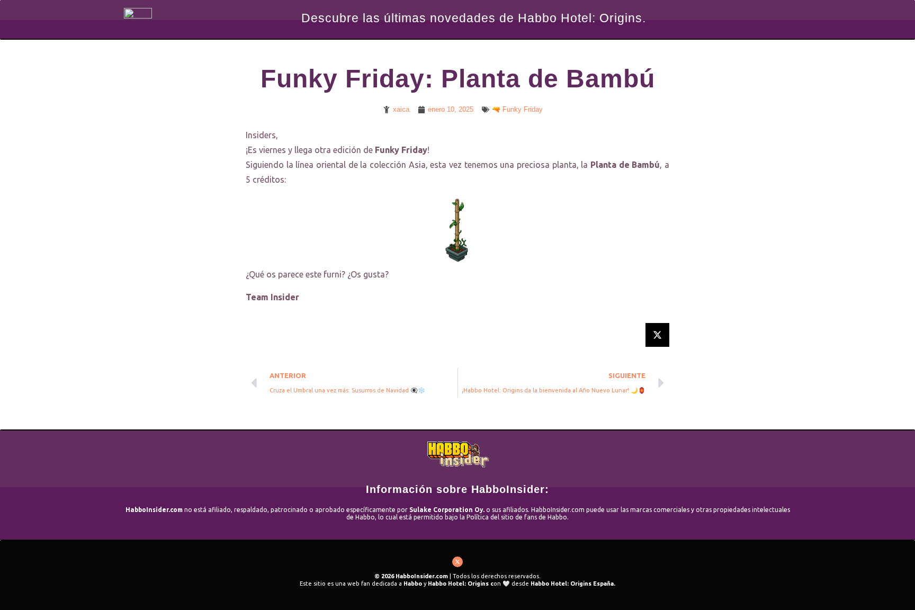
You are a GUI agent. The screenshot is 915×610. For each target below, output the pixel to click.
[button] (657, 335)
